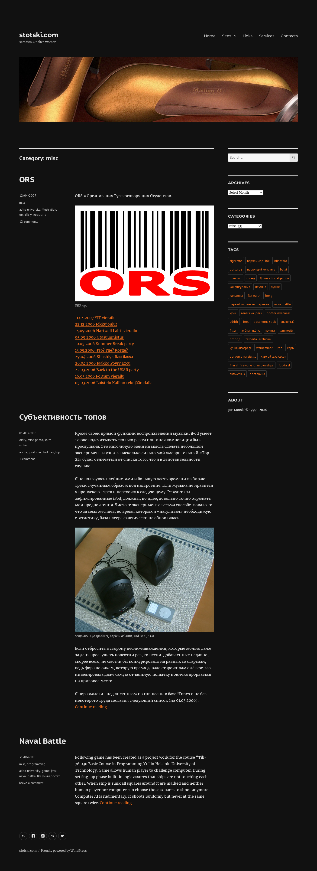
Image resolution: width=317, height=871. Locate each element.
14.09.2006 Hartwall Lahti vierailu (106, 330)
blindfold (280, 261)
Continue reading (91, 707)
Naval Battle (42, 741)
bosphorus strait (265, 322)
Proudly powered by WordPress (64, 851)
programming (36, 764)
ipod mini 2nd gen (41, 452)
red (280, 348)
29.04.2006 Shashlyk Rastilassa (104, 356)
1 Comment (27, 459)
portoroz (236, 269)
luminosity (287, 330)
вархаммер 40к (258, 261)
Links (247, 36)
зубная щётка (251, 330)
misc (22, 202)
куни (233, 313)
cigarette (236, 261)
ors (21, 214)
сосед (250, 278)
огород (235, 339)
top (57, 452)
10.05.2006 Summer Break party (104, 343)
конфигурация (240, 287)
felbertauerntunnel (259, 339)
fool (246, 322)
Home (210, 36)
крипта (270, 330)
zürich (234, 322)
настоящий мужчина (261, 269)
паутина (260, 287)
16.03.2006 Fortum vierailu (99, 376)
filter (233, 330)
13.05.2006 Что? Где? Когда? (101, 350)
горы (290, 348)
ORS (27, 179)
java (54, 771)
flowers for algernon (274, 278)
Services (266, 36)
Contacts (289, 36)
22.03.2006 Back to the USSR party (107, 369)
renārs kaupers (251, 313)
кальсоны (236, 296)
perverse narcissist (243, 356)
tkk (27, 214)
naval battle (27, 776)
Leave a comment (31, 783)
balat (283, 269)
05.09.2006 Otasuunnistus (99, 337)
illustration (49, 209)
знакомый (287, 322)
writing (24, 445)
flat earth (254, 296)
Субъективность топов (63, 416)
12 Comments (28, 221)
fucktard (284, 365)
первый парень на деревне (249, 304)
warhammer (264, 348)
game (46, 771)
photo (39, 440)
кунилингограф (240, 348)
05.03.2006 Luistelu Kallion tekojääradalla (113, 382)
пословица (257, 374)
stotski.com (38, 35)
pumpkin (235, 278)
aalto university (29, 209)
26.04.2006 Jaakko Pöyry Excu (102, 363)
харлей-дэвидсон (273, 356)
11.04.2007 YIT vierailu (95, 317)
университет (39, 214)
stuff (48, 440)
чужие (275, 287)
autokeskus (237, 374)
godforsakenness (279, 313)
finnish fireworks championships (252, 365)
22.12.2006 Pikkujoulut (96, 324)
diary (22, 440)
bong (268, 296)
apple (23, 452)
